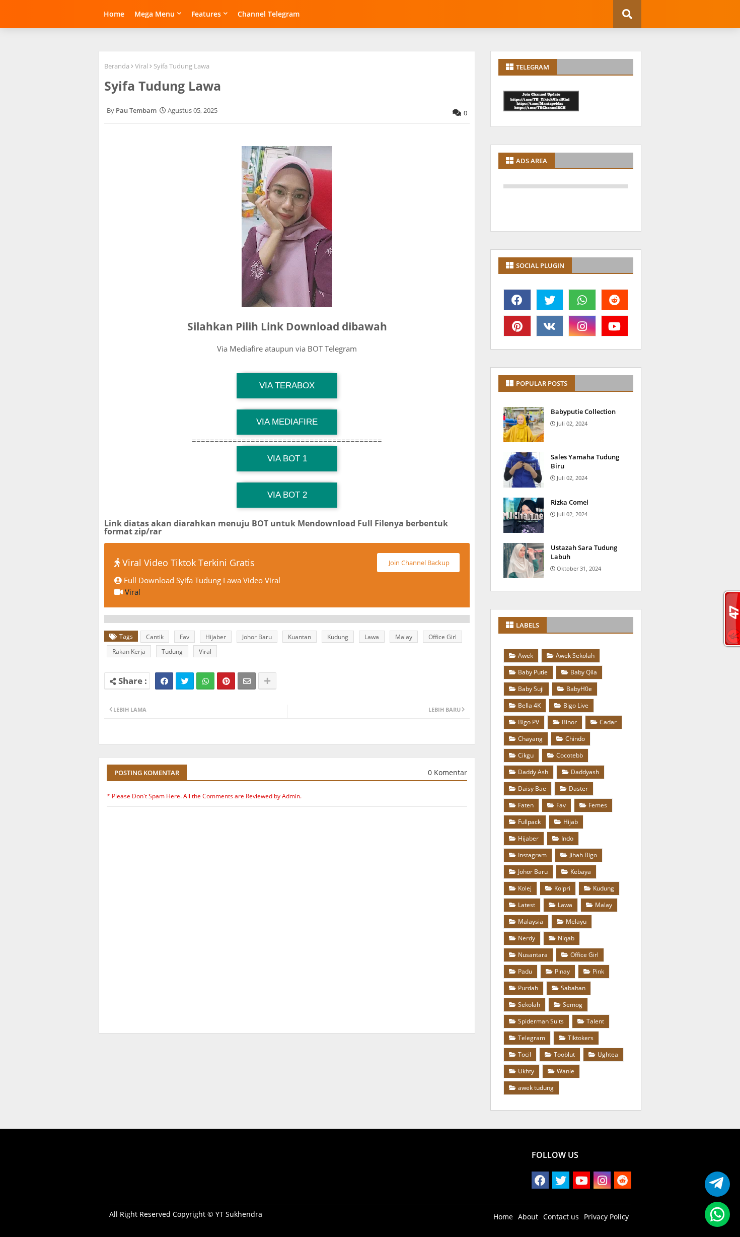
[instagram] (582, 325)
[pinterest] (517, 325)
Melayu (576, 921)
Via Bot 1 (287, 458)
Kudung (337, 637)
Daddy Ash (533, 772)
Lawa (371, 637)
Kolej (525, 888)
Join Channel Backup (418, 562)
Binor (569, 722)
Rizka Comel (569, 502)
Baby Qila (583, 672)
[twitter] (550, 299)
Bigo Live (575, 705)
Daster (578, 788)
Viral (141, 66)
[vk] (550, 325)
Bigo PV (528, 722)
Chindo (575, 738)
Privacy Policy (606, 1216)
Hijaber (215, 637)
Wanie (565, 1071)
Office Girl (442, 637)
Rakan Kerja (128, 651)
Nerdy (526, 938)
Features (206, 14)
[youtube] (615, 325)
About (528, 1216)
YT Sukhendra (238, 1214)
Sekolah (529, 1004)
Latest (526, 905)
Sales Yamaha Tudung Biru (585, 461)
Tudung (172, 651)
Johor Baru (257, 637)
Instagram (532, 855)
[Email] (247, 681)
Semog (572, 1004)
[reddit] (615, 299)
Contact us (561, 1216)
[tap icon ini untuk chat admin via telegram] (714, 1184)
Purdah (528, 988)
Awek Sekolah (575, 655)
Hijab (570, 821)
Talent (595, 1021)
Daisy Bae (532, 788)
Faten (526, 805)
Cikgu (526, 755)
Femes (597, 805)
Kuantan (299, 637)
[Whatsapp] (205, 681)
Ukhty (526, 1071)
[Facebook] (164, 681)
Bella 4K (529, 705)
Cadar (608, 722)
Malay (403, 637)
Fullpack (529, 821)
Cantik (155, 637)
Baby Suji (531, 688)
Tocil (524, 1054)
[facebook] (517, 299)
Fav (184, 637)
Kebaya (580, 871)
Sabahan (573, 988)
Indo (567, 838)
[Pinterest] (226, 681)
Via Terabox (287, 385)
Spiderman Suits (541, 1021)
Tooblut (564, 1054)
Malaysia (530, 921)
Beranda (116, 66)
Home (114, 14)
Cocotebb (569, 755)
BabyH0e (579, 688)
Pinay (562, 971)
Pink (598, 971)
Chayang (530, 738)
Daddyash (585, 772)
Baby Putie (533, 672)
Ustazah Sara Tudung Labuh (584, 552)
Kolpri (562, 888)
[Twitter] (185, 681)
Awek (525, 655)
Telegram (531, 1038)
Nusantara (533, 954)
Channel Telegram (269, 14)
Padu (525, 971)
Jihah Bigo (583, 855)
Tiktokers (581, 1038)
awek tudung (536, 1087)
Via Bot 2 (287, 495)
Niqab (566, 938)
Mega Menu (154, 14)
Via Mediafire (287, 422)
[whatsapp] (582, 299)
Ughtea (608, 1054)
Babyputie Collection (583, 411)
